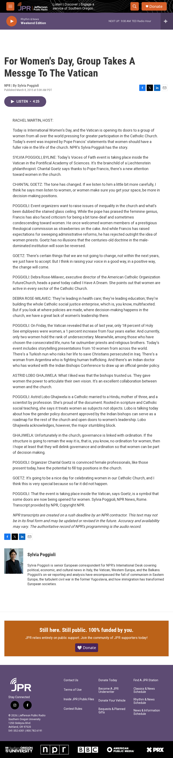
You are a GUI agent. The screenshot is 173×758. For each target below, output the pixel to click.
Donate (155, 6)
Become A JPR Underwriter (109, 690)
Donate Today (108, 680)
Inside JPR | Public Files (79, 699)
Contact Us (71, 680)
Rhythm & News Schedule (144, 701)
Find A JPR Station (146, 680)
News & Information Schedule (147, 712)
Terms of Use (73, 689)
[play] (11, 21)
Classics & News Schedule (144, 690)
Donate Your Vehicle (112, 700)
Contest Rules (73, 708)
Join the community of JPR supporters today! (114, 638)
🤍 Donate (86, 647)
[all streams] (167, 21)
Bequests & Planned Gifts (112, 710)
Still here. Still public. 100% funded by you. (86, 630)
